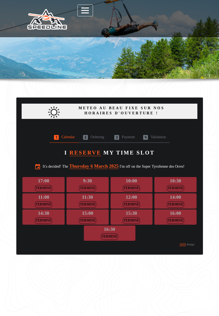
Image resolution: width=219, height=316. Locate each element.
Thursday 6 (81, 166)
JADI (182, 244)
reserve (85, 152)
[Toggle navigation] (85, 10)
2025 (114, 166)
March (101, 166)
